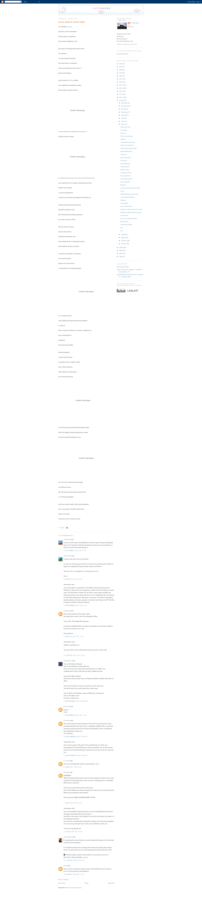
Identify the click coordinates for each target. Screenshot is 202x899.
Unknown (67, 706)
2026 (121, 64)
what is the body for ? (127, 145)
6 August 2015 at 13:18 (74, 636)
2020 (121, 70)
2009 (121, 247)
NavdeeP (66, 772)
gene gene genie (126, 157)
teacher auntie (125, 166)
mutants (123, 139)
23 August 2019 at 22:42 (74, 860)
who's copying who (127, 136)
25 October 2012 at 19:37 (75, 550)
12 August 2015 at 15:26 (74, 655)
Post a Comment (63, 879)
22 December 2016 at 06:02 (76, 755)
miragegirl (67, 611)
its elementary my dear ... (128, 142)
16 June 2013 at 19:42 (73, 579)
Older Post (111, 883)
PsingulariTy (68, 661)
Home (86, 883)
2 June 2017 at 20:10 (72, 767)
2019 (121, 73)
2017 (121, 79)
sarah (65, 865)
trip (122, 227)
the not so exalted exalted (129, 218)
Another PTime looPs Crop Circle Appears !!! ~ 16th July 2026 (130, 275)
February (124, 240)
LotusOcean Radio (126, 224)
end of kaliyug (125, 163)
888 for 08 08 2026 (123, 267)
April (123, 234)
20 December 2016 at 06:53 (76, 736)
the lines (123, 133)
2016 (121, 82)
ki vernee (66, 761)
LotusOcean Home (122, 54)
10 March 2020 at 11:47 (74, 874)
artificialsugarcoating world (129, 194)
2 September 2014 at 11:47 (75, 605)
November (124, 106)
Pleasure (123, 185)
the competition (126, 176)
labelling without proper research (131, 212)
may (122, 230)
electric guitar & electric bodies (71, 21)
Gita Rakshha (68, 837)
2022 (121, 67)
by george (124, 130)
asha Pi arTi (67, 556)
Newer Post (61, 883)
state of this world (126, 206)
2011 (121, 97)
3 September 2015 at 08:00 (75, 701)
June (122, 121)
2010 (121, 100)
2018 (121, 76)
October (123, 109)
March (123, 237)
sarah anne (67, 539)
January (123, 244)
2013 (121, 91)
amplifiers (71, 80)
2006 (121, 256)
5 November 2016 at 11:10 (75, 715)
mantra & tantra (125, 127)
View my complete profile (127, 44)
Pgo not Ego (124, 221)
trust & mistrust (125, 182)
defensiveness (125, 170)
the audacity (124, 215)
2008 (121, 250)
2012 (121, 94)
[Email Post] (66, 527)
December (124, 103)
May (122, 124)
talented (123, 200)
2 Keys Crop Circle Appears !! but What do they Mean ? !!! (129, 270)
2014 (121, 88)
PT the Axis (134, 23)
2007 (121, 253)
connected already (126, 179)
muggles (69, 26)
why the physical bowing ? (129, 148)
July (122, 118)
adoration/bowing (126, 151)
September (124, 112)
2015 (121, 85)
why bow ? (124, 154)
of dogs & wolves (126, 173)
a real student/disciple (127, 197)
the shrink (124, 160)
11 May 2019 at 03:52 (73, 803)
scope (122, 191)
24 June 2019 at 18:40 (73, 832)
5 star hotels (124, 203)
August (123, 115)
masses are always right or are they (131, 209)
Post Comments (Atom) (74, 887)
